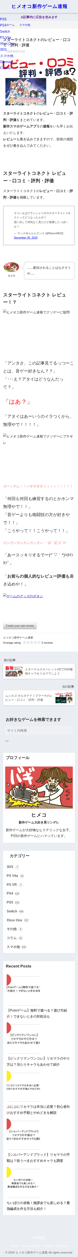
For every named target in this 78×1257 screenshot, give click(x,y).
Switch (5, 31)
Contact (5, 68)
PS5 (3, 19)
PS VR (14, 884)
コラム (14, 938)
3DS (3, 49)
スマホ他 (6, 56)
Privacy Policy (31, 1246)
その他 (14, 929)
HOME (39, 1237)
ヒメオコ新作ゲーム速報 (39, 6)
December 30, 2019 (25, 237)
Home (14, 1246)
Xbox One (7, 43)
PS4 (3, 25)
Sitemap (6, 62)
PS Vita (5, 37)
